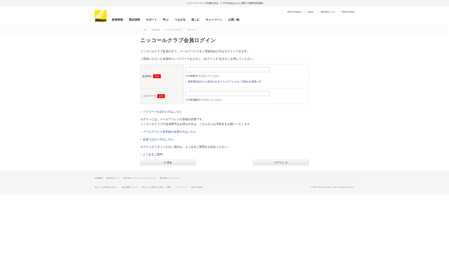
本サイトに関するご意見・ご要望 (156, 187)
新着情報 (117, 19)
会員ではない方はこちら (158, 139)
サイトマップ (181, 187)
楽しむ (195, 19)
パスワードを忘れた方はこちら (162, 111)
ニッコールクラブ (173, 29)
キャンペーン (214, 19)
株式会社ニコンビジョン (170, 178)
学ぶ (166, 19)
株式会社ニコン (328, 12)
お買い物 (233, 19)
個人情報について (130, 187)
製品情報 (134, 19)
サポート (151, 19)
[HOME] (145, 29)
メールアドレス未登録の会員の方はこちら (169, 131)
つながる (180, 19)
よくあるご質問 (152, 154)
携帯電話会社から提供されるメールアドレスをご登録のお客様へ (223, 81)
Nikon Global (348, 12)
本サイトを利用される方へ (106, 187)
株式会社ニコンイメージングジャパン (139, 178)
